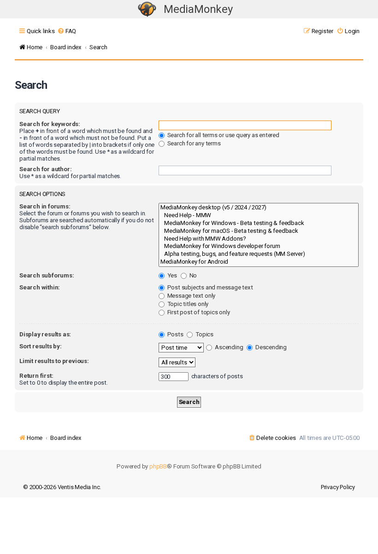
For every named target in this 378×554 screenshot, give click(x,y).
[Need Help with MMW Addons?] (258, 239)
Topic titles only (187, 303)
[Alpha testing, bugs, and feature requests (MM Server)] (258, 254)
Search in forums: (45, 206)
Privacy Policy (338, 487)
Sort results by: (40, 346)
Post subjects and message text (209, 287)
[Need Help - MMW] (258, 215)
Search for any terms (193, 143)
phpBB (158, 466)
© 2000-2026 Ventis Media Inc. (62, 487)
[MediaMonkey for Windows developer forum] (258, 246)
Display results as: (45, 334)
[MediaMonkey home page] (147, 9)
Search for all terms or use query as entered (222, 135)
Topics (203, 334)
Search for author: (45, 169)
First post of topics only (198, 312)
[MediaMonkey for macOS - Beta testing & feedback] (258, 231)
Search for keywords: (49, 124)
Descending (270, 347)
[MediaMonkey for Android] (258, 262)
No (192, 275)
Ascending (228, 347)
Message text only (190, 295)
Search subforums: (46, 275)
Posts (174, 334)
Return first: (36, 375)
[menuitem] (66, 31)
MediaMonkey (198, 9)
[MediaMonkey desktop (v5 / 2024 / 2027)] (258, 208)
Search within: (39, 287)
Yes (171, 275)
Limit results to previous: (54, 361)
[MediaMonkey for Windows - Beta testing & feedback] (258, 223)
